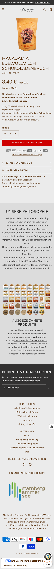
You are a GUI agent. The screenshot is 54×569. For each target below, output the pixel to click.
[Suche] (44, 9)
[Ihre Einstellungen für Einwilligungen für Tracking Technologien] (51, 426)
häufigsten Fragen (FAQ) (18, 186)
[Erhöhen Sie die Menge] (15, 134)
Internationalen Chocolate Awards (30, 340)
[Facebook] (24, 464)
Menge (5, 128)
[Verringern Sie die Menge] (5, 134)
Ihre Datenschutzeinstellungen (27, 560)
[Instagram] (30, 464)
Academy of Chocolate (18, 343)
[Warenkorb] (50, 9)
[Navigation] (3, 9)
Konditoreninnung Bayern (32, 347)
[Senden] (49, 388)
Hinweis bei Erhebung (15, 565)
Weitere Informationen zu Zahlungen (27, 155)
